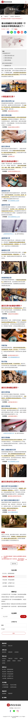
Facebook (10, 711)
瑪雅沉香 (10, 658)
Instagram (18, 711)
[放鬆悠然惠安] (14, 550)
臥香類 (3, 660)
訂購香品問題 (5, 684)
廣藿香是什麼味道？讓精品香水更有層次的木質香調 (13, 604)
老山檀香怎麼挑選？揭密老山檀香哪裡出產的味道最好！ (15, 557)
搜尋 (24, 616)
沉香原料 (17, 652)
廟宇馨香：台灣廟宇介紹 (8, 583)
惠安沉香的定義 (8, 58)
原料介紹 (4, 649)
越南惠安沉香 (8, 65)
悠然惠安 (4, 658)
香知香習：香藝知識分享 (15, 16)
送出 (14, 633)
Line (14, 711)
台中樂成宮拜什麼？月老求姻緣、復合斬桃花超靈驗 (13, 594)
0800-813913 (17, 708)
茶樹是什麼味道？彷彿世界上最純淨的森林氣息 (12, 597)
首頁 (1, 16)
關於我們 (4, 643)
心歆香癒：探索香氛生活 (8, 586)
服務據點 (4, 693)
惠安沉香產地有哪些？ (7, 63)
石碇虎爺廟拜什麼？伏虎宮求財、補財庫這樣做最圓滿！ (13, 607)
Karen (15, 29)
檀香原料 (10, 652)
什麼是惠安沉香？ (6, 53)
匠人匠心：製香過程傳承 (8, 573)
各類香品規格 (13, 687)
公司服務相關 (5, 687)
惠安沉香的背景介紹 (9, 55)
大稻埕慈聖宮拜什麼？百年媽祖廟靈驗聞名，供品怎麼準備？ (13, 600)
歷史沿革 (10, 645)
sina (18, 32)
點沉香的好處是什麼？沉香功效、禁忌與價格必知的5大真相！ (13, 559)
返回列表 (14, 563)
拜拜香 (16, 658)
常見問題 (4, 682)
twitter (15, 32)
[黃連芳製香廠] (6, 2)
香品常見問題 (13, 684)
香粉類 (14, 660)
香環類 (21, 658)
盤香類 (8, 660)
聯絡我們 (4, 691)
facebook (8, 32)
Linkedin (25, 32)
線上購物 (4, 697)
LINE (11, 32)
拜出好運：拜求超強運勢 (8, 579)
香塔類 (19, 660)
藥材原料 (4, 652)
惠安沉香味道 (8, 60)
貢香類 (3, 663)
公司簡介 (4, 645)
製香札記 (6, 16)
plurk (22, 32)
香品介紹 (4, 656)
